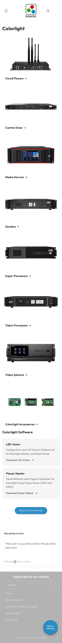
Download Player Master (20, 493)
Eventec (25, 638)
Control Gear (14, 127)
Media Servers (14, 177)
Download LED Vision (18, 460)
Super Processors (16, 276)
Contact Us (12, 620)
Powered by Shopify (38, 638)
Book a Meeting (50, 627)
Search (9, 593)
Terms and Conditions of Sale (21, 606)
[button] (6, 10)
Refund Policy (13, 613)
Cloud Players (14, 78)
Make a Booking (14, 600)
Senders (10, 226)
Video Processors (16, 325)
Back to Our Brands (31, 510)
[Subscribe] (52, 585)
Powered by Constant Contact (17, 562)
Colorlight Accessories (20, 424)
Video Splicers (14, 374)
